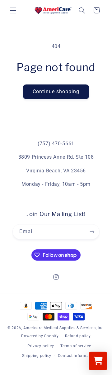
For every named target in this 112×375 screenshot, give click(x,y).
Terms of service (75, 346)
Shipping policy (36, 355)
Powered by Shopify (39, 336)
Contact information (77, 355)
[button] (13, 10)
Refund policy (78, 336)
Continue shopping (56, 91)
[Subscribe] (92, 231)
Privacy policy (40, 346)
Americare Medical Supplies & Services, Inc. (64, 328)
